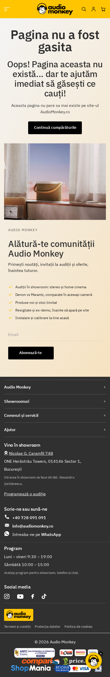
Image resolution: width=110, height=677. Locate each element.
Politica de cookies (78, 626)
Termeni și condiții (17, 626)
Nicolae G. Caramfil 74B (31, 453)
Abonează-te (31, 352)
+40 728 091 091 (29, 517)
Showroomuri (16, 401)
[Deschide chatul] (93, 661)
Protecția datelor (47, 626)
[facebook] (32, 596)
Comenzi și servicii (21, 415)
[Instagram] (6, 596)
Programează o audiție (25, 493)
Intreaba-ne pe (36, 534)
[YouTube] (20, 596)
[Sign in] (93, 9)
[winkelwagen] (103, 9)
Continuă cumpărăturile (55, 127)
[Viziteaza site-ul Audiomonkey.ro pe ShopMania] (31, 668)
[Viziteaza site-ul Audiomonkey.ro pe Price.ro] (77, 661)
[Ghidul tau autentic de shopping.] (40, 661)
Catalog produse (7, 9)
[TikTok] (44, 596)
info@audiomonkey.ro (32, 526)
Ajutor (10, 429)
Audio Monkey (17, 387)
